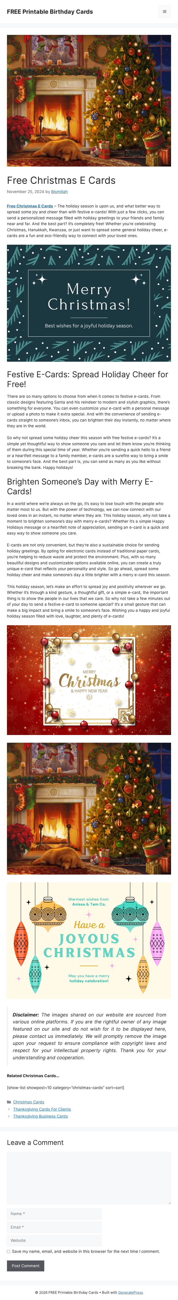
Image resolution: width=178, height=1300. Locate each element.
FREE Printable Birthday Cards (50, 11)
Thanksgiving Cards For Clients (42, 1109)
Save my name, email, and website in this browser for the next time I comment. (86, 1251)
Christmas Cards (28, 1102)
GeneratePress (130, 1292)
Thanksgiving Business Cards (40, 1116)
